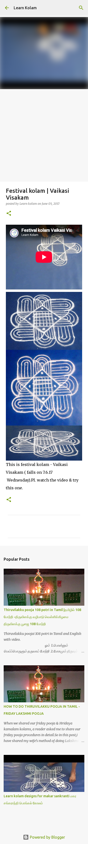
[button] (9, 213)
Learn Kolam (25, 8)
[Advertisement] (44, 135)
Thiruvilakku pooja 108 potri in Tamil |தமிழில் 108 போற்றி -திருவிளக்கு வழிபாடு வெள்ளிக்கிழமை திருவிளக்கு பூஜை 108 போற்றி (42, 617)
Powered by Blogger (47, 837)
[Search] (81, 8)
